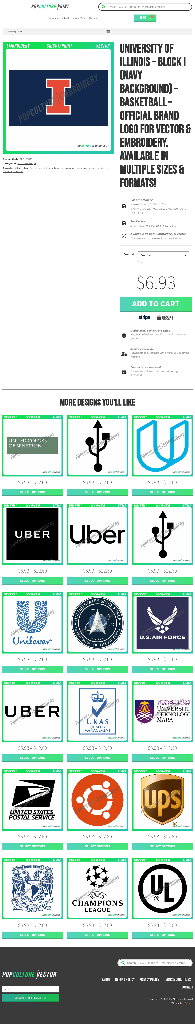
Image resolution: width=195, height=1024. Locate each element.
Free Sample (53, 18)
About (65, 18)
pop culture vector (73, 168)
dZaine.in (188, 1003)
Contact (93, 18)
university (103, 168)
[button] (97, 31)
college (25, 168)
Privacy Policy (149, 979)
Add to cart (156, 304)
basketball (15, 168)
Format (128, 254)
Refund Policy (79, 18)
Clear (141, 262)
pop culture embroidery (50, 168)
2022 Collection (25, 163)
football (34, 168)
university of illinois (13, 171)
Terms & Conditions (177, 979)
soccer (87, 168)
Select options (32, 492)
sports (94, 168)
